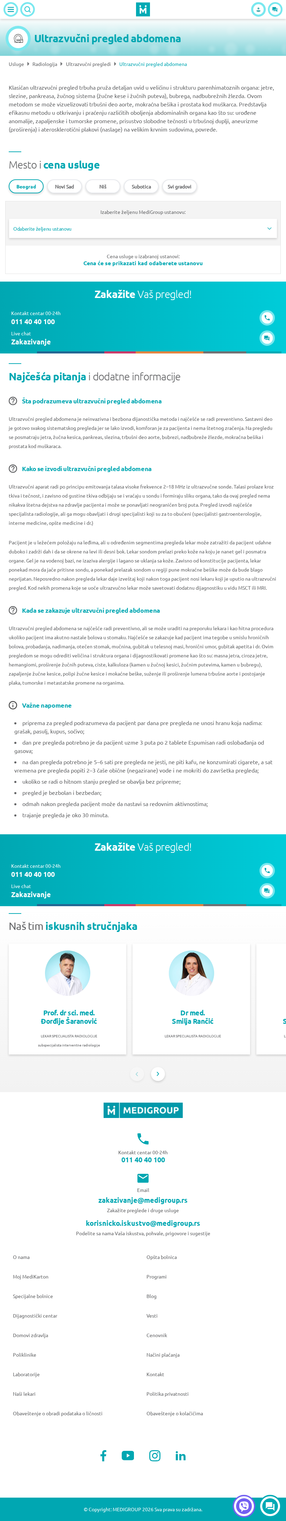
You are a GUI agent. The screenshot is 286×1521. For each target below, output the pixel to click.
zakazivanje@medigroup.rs (143, 1200)
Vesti (152, 1315)
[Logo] (143, 9)
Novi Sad (64, 186)
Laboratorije (26, 1374)
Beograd (26, 186)
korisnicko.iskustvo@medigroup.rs (143, 1223)
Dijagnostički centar (35, 1315)
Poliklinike (24, 1354)
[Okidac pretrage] (27, 9)
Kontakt (155, 1374)
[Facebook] (103, 1455)
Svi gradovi (179, 186)
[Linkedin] (181, 1455)
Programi (156, 1276)
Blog (151, 1296)
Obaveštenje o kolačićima (174, 1413)
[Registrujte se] (258, 9)
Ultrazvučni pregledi (88, 63)
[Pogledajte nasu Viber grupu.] (244, 1506)
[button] (275, 9)
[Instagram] (154, 1455)
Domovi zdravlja (30, 1335)
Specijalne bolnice (33, 1296)
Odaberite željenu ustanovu (42, 228)
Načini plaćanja (163, 1354)
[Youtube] (128, 1455)
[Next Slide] (158, 1074)
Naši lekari (24, 1393)
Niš (102, 186)
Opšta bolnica (161, 1257)
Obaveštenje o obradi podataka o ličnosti (58, 1413)
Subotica (141, 186)
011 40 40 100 (143, 1159)
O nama (21, 1257)
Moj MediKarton (30, 1276)
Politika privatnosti (167, 1393)
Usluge (16, 63)
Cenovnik (156, 1335)
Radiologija (44, 63)
